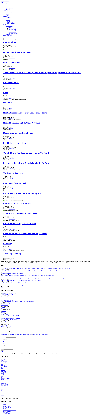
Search (4, 338)
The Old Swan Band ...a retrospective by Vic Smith (26, 153)
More (2, 328)
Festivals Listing (9, 26)
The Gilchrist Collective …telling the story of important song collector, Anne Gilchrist (42, 72)
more (2, 287)
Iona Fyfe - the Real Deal (14, 183)
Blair (2, 392)
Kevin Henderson (11, 82)
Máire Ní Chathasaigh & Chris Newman (21, 123)
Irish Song (3, 359)
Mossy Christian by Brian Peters (18, 133)
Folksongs (3, 395)
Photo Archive (6, 10)
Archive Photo (12, 47)
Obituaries (8, 9)
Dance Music (3, 362)
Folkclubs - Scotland (13, 30)
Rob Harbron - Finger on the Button (19, 223)
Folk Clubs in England (13, 28)
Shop (4, 36)
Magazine (5, 16)
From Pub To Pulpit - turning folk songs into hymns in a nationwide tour (16, 282)
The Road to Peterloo (13, 173)
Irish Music (3, 382)
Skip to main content (5, 1)
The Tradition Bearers (7, 35)
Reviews (8, 20)
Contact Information (10, 22)
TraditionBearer (4, 366)
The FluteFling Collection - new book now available (12, 273)
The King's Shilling (12, 254)
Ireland (2, 360)
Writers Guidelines (7, 411)
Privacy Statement (7, 406)
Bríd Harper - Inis (11, 62)
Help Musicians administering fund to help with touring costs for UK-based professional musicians (21, 280)
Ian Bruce (7, 102)
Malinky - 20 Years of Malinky (17, 203)
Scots (2, 387)
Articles (7, 18)
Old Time (3, 368)
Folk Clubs (8, 27)
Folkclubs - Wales (12, 32)
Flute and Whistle (4, 379)
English (2, 396)
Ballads (2, 391)
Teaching (2, 373)
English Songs (4, 361)
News (4, 6)
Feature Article (12, 58)
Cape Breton (3, 383)
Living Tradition (4, 3)
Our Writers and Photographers (9, 410)
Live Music (5, 24)
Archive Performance (5, 378)
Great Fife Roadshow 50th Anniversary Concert (25, 233)
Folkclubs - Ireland (12, 29)
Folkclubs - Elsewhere (13, 33)
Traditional (3, 390)
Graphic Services (6, 408)
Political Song (3, 372)
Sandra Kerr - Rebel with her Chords (20, 213)
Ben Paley (7, 243)
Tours (2, 377)
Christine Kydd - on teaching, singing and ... (23, 193)
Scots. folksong (4, 393)
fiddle (2, 367)
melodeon (3, 380)
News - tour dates (4, 385)
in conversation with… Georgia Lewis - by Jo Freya (26, 163)
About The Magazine (10, 23)
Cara (5, 92)
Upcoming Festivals (5, 384)
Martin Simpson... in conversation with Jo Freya (25, 113)
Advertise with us (7, 407)
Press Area (5, 412)
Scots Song (3, 374)
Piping (2, 364)
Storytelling (3, 365)
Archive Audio (9, 12)
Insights (7, 15)
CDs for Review (6, 413)
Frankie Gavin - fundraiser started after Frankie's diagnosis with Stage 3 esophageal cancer (20, 285)
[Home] (2, 2)
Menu (2, 404)
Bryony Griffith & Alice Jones (17, 52)
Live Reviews (9, 21)
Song (2, 389)
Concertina (3, 370)
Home (4, 5)
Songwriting (3, 371)
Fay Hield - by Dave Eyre (14, 143)
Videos (7, 14)
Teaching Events (9, 34)
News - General (9, 8)
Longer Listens (6, 11)
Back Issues (8, 17)
